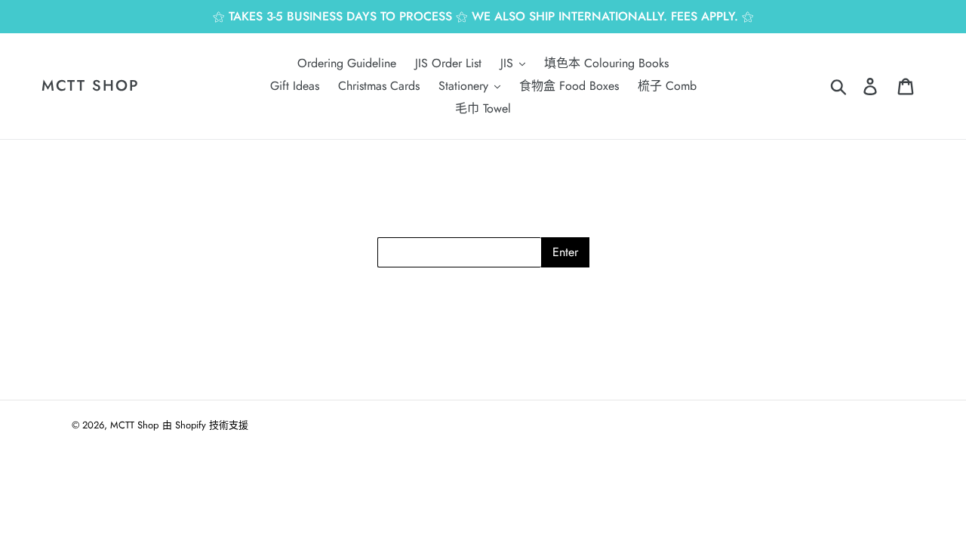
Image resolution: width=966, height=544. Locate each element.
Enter (565, 252)
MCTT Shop (91, 86)
